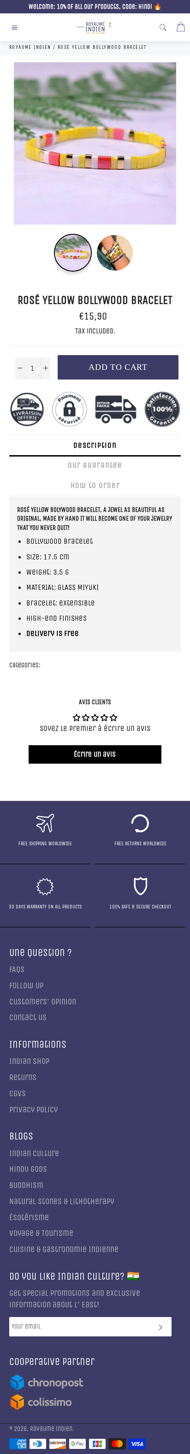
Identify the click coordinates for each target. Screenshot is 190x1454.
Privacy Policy (33, 1110)
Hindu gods (28, 1169)
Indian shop (29, 1061)
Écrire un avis (95, 754)
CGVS (17, 1093)
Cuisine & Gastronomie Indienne (64, 1249)
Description (95, 445)
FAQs (16, 969)
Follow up (26, 986)
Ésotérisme (29, 1218)
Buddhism (26, 1185)
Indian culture (34, 1153)
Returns (22, 1077)
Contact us (28, 1017)
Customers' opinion (42, 1002)
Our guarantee (95, 465)
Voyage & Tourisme (41, 1233)
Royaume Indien (51, 1429)
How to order (95, 485)
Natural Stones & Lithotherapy (61, 1201)
